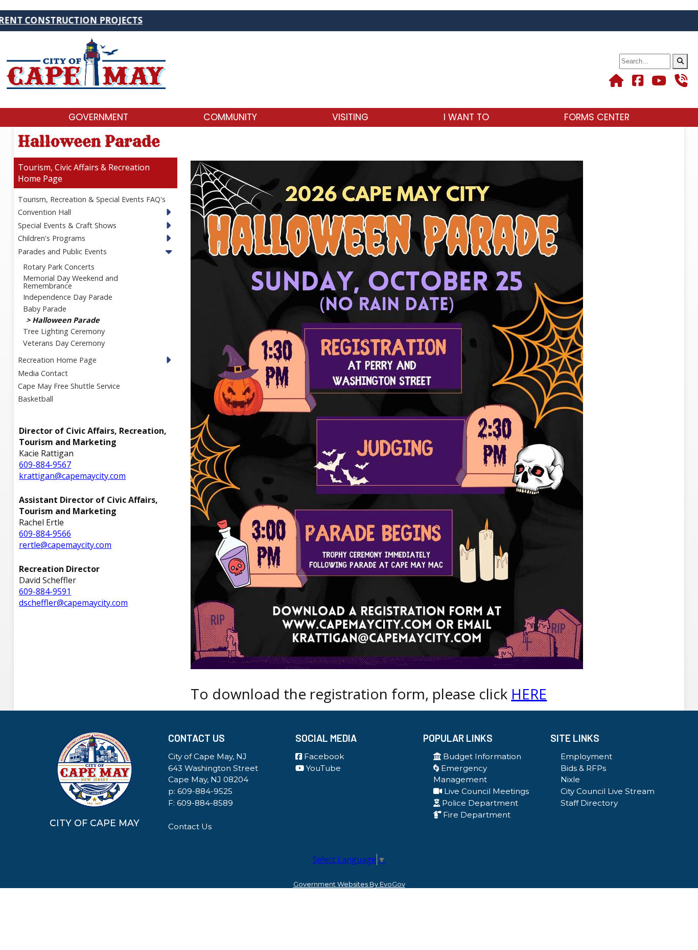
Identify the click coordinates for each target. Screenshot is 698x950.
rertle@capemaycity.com (65, 544)
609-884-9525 (204, 791)
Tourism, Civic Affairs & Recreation (84, 167)
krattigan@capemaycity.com (72, 475)
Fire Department (475, 815)
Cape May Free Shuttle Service (69, 386)
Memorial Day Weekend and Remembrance (70, 281)
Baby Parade (44, 309)
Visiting (350, 117)
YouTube (322, 768)
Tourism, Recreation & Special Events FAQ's (92, 199)
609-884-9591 (45, 591)
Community (230, 117)
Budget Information (481, 756)
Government (98, 117)
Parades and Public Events (62, 251)
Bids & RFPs (583, 768)
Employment (586, 756)
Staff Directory (589, 803)
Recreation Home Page (57, 360)
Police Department (479, 803)
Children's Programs (51, 238)
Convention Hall (44, 212)
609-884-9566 (45, 533)
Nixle (570, 779)
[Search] (680, 61)
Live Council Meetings (485, 791)
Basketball (35, 399)
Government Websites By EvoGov (349, 884)
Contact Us (190, 826)
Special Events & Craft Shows (67, 225)
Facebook (323, 756)
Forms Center (597, 117)
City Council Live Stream (608, 791)
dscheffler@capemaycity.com (73, 602)
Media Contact (43, 373)
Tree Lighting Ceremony (64, 331)
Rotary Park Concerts (59, 267)
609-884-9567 (45, 464)
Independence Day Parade (67, 297)
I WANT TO (466, 117)
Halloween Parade (66, 320)
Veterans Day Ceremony (64, 343)
